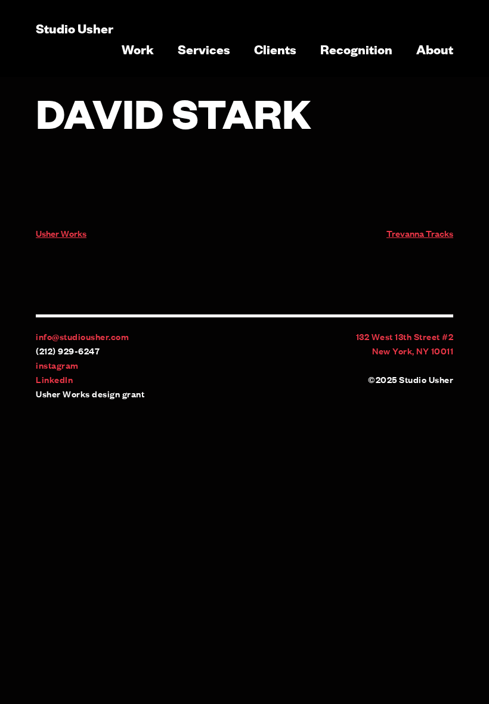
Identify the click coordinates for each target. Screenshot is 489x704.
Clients (275, 49)
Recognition (356, 49)
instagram (57, 365)
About (434, 49)
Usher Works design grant (90, 393)
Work (138, 49)
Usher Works (61, 233)
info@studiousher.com (82, 336)
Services (204, 49)
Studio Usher (74, 28)
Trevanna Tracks (419, 233)
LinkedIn (54, 379)
